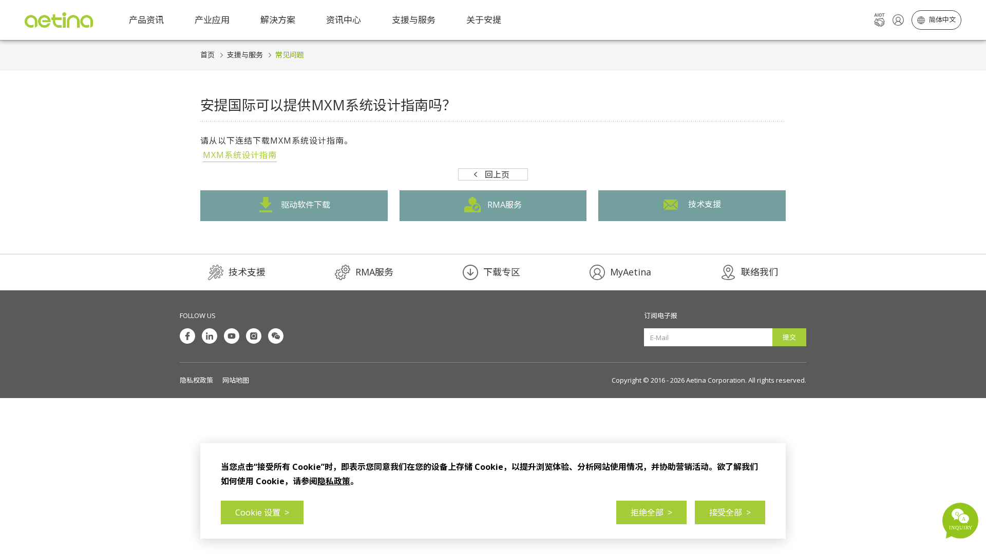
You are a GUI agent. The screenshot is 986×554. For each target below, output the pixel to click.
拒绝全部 (651, 512)
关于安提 (483, 20)
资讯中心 (343, 20)
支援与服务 (245, 55)
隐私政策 (333, 481)
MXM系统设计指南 (240, 155)
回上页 (497, 174)
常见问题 (289, 55)
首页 (207, 55)
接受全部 (730, 512)
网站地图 (235, 380)
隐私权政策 (196, 380)
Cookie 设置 (262, 512)
